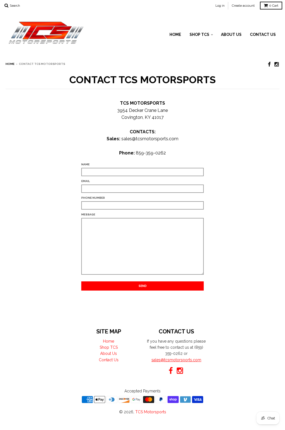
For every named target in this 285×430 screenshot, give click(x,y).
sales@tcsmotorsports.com (176, 360)
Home (175, 34)
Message (88, 214)
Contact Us (263, 34)
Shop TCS (199, 34)
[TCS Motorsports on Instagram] (276, 64)
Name (85, 164)
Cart (273, 6)
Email (85, 181)
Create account (243, 6)
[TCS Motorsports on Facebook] (269, 64)
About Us (231, 34)
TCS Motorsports (150, 412)
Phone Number (93, 197)
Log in (220, 6)
